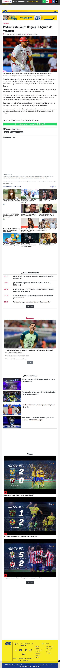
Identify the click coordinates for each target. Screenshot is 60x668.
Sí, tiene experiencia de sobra (14, 352)
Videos (48, 652)
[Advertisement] (30, 157)
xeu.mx (15, 658)
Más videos (30, 582)
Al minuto (48, 653)
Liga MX (37, 646)
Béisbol (6, 132)
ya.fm (19, 660)
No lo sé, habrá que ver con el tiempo (17, 359)
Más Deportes (49, 646)
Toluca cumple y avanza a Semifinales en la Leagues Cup (31, 302)
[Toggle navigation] (55, 11)
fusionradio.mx (22, 658)
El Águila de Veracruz (17, 132)
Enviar (30, 362)
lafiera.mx (29, 658)
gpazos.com (25, 660)
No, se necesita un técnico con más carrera (18, 355)
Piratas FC (38, 652)
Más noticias (30, 306)
